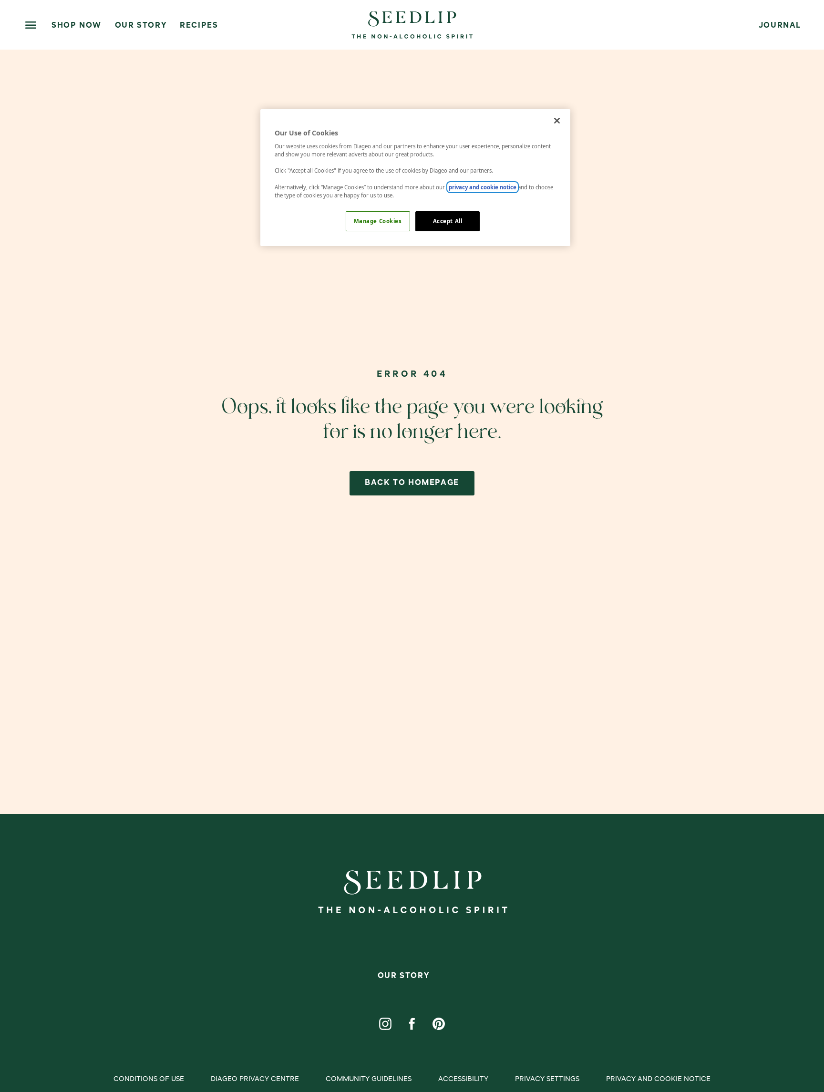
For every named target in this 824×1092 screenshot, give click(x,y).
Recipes (199, 26)
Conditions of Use (148, 1079)
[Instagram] (385, 1023)
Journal (780, 26)
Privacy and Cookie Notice (658, 1079)
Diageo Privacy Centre (255, 1079)
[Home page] (412, 25)
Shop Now (77, 26)
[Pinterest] (438, 1023)
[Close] (556, 120)
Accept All (448, 221)
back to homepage (412, 483)
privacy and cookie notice (482, 187)
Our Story (140, 26)
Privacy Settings (547, 1079)
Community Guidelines (369, 1079)
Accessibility (463, 1079)
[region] (415, 177)
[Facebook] (412, 1023)
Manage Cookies (378, 221)
